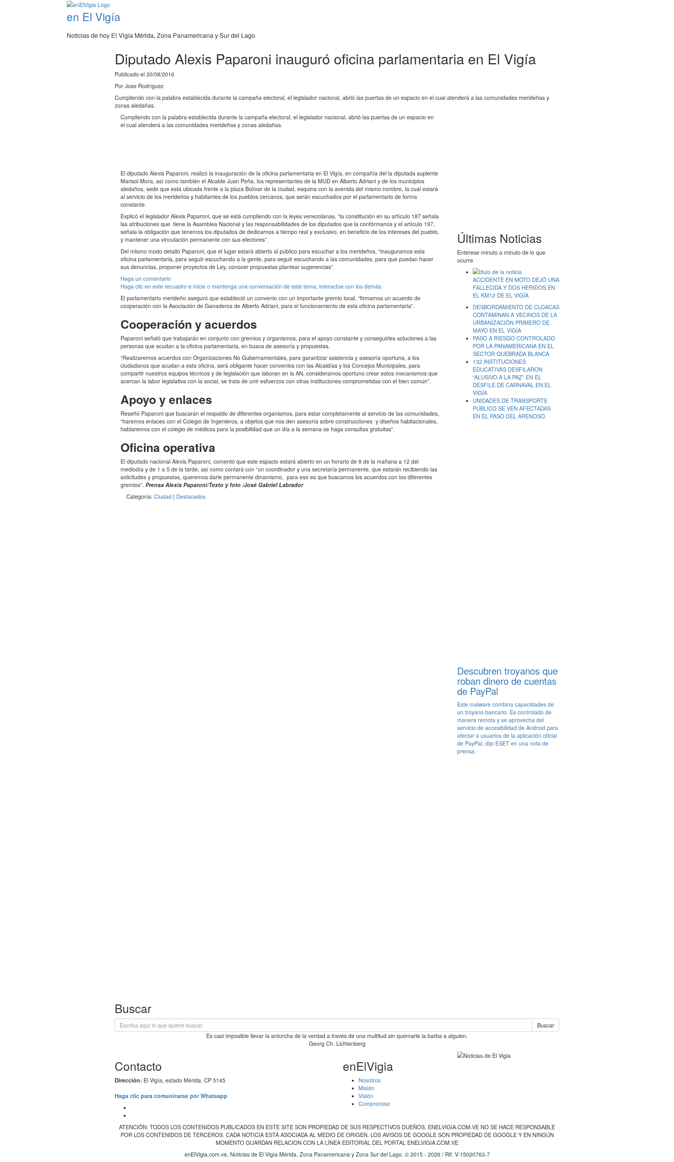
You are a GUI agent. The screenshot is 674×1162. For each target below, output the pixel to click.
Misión (366, 1088)
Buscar (545, 1025)
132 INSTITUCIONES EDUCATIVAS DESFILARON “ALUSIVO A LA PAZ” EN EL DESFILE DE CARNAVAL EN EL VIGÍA (512, 377)
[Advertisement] (262, 150)
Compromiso (374, 1103)
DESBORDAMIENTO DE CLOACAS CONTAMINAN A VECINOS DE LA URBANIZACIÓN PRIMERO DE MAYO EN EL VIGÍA (516, 318)
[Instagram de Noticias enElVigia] (659, 5)
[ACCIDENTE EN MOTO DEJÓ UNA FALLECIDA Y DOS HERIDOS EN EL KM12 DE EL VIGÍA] (516, 272)
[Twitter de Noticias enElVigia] (653, 5)
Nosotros (369, 1080)
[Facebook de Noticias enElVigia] (648, 5)
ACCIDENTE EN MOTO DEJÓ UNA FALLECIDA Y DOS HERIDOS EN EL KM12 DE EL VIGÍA (516, 287)
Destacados (191, 496)
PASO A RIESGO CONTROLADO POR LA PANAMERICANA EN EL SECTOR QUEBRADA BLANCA (514, 346)
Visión (365, 1096)
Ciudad (163, 496)
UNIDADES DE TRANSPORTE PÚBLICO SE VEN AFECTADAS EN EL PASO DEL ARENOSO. (512, 408)
